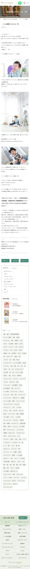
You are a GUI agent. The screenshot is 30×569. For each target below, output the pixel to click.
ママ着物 (15, 452)
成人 (10, 359)
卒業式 (11, 439)
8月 (13, 372)
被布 (9, 445)
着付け (18, 359)
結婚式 (24, 464)
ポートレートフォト (20, 401)
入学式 (16, 439)
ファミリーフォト (21, 480)
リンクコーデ (15, 426)
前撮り (13, 401)
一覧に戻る (15, 260)
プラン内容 (19, 407)
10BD (17, 464)
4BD (13, 464)
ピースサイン (6, 350)
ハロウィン (5, 410)
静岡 (14, 474)
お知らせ (10, 477)
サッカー (12, 467)
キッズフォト (23, 477)
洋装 (12, 388)
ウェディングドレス (7, 474)
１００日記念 (22, 458)
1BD (22, 442)
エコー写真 (18, 417)
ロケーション (17, 388)
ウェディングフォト (8, 284)
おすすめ (21, 343)
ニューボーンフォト (8, 279)
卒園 (15, 366)
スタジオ (5, 346)
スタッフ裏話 (6, 417)
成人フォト (21, 410)
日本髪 (4, 413)
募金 (8, 334)
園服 (4, 467)
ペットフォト (14, 448)
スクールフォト (6, 340)
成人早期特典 (14, 385)
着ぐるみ (18, 445)
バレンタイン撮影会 (17, 362)
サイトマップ (22, 558)
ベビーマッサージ (6, 455)
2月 (21, 366)
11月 (4, 356)
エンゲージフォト (11, 413)
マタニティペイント (11, 429)
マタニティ (21, 391)
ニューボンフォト (20, 429)
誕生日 (15, 356)
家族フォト (13, 461)
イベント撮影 (6, 391)
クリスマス (5, 359)
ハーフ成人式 (14, 442)
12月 (19, 356)
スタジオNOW (21, 426)
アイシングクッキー (7, 397)
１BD (11, 458)
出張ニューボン (12, 432)
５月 (12, 369)
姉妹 (12, 394)
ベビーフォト (16, 477)
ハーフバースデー (6, 385)
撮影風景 (22, 413)
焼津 (12, 340)
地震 (4, 334)
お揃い (4, 436)
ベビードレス (6, 452)
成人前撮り (14, 353)
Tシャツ (12, 445)
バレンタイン (6, 366)
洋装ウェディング (13, 471)
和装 (19, 448)
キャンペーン (11, 346)
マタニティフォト (8, 276)
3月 (24, 366)
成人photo (24, 353)
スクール (6, 292)
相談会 (16, 343)
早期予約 (5, 353)
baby (9, 375)
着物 (17, 382)
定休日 (20, 350)
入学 (18, 366)
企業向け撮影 (22, 423)
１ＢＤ (23, 461)
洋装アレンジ (6, 458)
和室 (20, 439)
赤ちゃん (14, 375)
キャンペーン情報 (19, 372)
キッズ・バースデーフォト (10, 286)
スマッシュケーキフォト (8, 404)
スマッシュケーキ (21, 394)
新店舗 (8, 423)
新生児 (9, 426)
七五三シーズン (10, 356)
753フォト (14, 480)
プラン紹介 (15, 410)
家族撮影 (22, 397)
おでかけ (5, 343)
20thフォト (15, 483)
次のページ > (24, 260)
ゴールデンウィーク (19, 369)
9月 (9, 353)
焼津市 (19, 452)
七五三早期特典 (6, 388)
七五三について (6, 448)
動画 (17, 413)
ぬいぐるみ (17, 404)
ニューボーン (15, 378)
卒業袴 (18, 337)
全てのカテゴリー (8, 271)
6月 (16, 346)
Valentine (24, 362)
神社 (8, 467)
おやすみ (15, 350)
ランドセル (5, 382)
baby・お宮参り (7, 281)
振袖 (14, 359)
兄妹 (16, 394)
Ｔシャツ (24, 439)
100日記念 (19, 375)
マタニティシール (6, 407)
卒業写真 (16, 340)
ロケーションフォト (7, 483)
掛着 (4, 429)
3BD (7, 464)
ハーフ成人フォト (6, 442)
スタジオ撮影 (6, 471)
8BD (20, 464)
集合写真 (17, 467)
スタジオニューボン (20, 432)
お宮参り (5, 375)
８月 (11, 350)
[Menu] (27, 2)
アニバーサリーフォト (7, 487)
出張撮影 (5, 432)
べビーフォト (6, 439)
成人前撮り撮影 (6, 461)
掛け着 (20, 385)
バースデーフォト (6, 480)
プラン (13, 407)
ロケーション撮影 (6, 401)
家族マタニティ (16, 397)
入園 (11, 366)
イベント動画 (19, 455)
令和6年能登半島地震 (14, 334)
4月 (9, 369)
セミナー (12, 417)
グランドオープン (14, 423)
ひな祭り (5, 369)
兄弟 (4, 423)
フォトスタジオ (20, 474)
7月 (10, 372)
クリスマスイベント (7, 362)
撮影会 (13, 455)
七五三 (5, 274)
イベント (5, 477)
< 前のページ (5, 260)
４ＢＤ (18, 461)
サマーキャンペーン (7, 420)
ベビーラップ (22, 378)
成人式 (19, 353)
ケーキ (4, 445)
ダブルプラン (15, 420)
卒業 (14, 337)
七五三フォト (12, 382)
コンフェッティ (6, 394)
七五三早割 (5, 372)
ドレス (18, 436)
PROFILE (4, 426)
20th (5, 289)
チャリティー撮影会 (7, 337)
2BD (10, 464)
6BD (4, 464)
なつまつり (21, 346)
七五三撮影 (11, 343)
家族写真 (22, 420)
